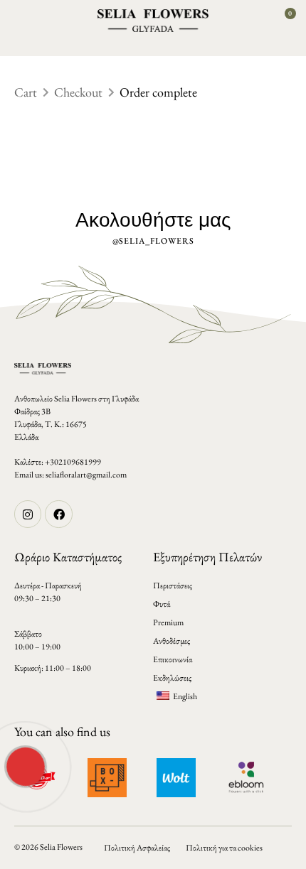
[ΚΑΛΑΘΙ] (285, 20)
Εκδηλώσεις (172, 678)
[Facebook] (58, 513)
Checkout (78, 92)
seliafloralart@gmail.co (83, 474)
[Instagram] (27, 513)
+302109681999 (73, 462)
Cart (25, 92)
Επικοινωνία (172, 659)
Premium (168, 622)
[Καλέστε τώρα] (24, 765)
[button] (20, 20)
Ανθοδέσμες (171, 641)
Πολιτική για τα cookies (224, 847)
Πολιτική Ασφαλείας (137, 847)
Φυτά (161, 604)
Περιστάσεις (172, 585)
